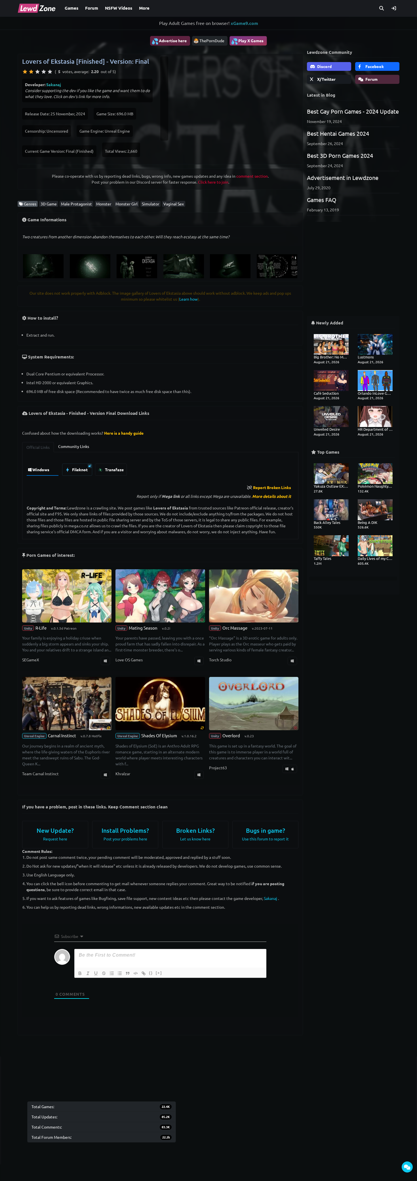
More (144, 8)
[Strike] (104, 973)
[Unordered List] (120, 973)
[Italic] (88, 973)
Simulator (150, 203)
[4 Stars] (44, 72)
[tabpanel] (160, 468)
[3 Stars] (37, 72)
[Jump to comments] (407, 1166)
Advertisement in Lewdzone (342, 177)
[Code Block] (136, 973)
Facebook (374, 66)
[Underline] (96, 973)
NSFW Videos (118, 8)
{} (151, 973)
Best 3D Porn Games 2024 (340, 155)
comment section (252, 176)
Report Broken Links (272, 487)
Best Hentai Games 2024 (338, 133)
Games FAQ (321, 199)
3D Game (49, 203)
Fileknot (79, 469)
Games (71, 8)
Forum (91, 8)
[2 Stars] (31, 72)
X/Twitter (326, 79)
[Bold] (80, 973)
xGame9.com (244, 23)
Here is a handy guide (124, 433)
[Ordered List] (112, 973)
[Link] (144, 973)
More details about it (271, 496)
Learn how (188, 298)
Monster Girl (126, 203)
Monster (103, 203)
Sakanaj (53, 84)
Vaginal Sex (173, 203)
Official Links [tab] (38, 447)
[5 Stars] (50, 72)
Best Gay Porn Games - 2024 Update (353, 111)
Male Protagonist (76, 203)
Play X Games (247, 41)
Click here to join (213, 181)
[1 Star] (25, 72)
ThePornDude (211, 40)
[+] (159, 973)
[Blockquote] (128, 973)
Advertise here (169, 41)
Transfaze (114, 469)
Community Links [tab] (73, 446)
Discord (324, 66)
